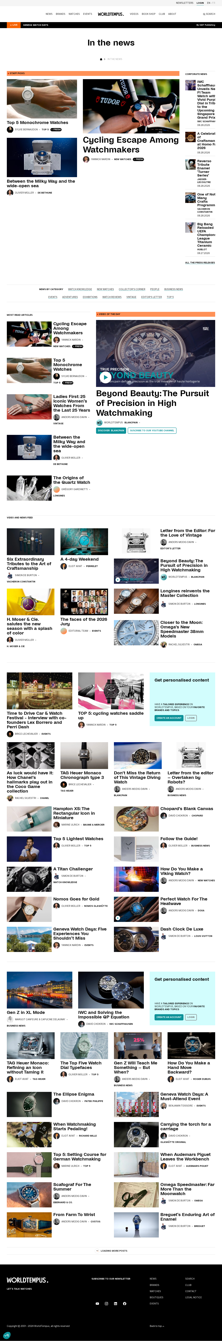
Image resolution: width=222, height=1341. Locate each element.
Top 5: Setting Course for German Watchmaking (79, 1156)
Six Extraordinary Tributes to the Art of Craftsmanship (29, 564)
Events (87, 14)
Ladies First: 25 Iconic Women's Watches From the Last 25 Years (71, 403)
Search (190, 1279)
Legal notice (193, 1297)
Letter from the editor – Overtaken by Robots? (190, 777)
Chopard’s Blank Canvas (186, 808)
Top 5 (45, 130)
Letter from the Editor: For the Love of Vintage (187, 533)
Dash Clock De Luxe (181, 929)
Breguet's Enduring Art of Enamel (187, 1217)
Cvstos (95, 1222)
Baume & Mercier (93, 825)
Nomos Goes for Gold (76, 899)
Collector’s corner (132, 289)
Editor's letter (151, 297)
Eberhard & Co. (62, 1202)
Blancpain (131, 423)
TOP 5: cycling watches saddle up (111, 715)
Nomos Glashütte (96, 906)
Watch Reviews (112, 297)
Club (162, 14)
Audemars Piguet (197, 1166)
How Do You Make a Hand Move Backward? (189, 1067)
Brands (60, 14)
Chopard (197, 816)
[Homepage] (111, 14)
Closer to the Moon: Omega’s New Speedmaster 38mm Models (182, 629)
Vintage (131, 297)
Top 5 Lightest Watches (78, 838)
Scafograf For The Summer (72, 1186)
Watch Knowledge (80, 289)
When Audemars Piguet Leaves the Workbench (185, 1156)
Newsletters (184, 3)
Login (200, 3)
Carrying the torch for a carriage (185, 1126)
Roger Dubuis (202, 1079)
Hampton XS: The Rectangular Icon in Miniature (74, 813)
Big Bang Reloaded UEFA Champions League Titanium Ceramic (206, 234)
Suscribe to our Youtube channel (152, 431)
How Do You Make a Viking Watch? (181, 871)
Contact (190, 1291)
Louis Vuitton (203, 936)
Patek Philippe (94, 1101)
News (49, 14)
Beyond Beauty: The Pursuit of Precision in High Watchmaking (152, 403)
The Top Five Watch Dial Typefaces (81, 1065)
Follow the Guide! (179, 838)
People (154, 289)
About (172, 14)
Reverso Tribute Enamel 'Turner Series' (204, 168)
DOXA (201, 911)
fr (213, 3)
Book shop (149, 14)
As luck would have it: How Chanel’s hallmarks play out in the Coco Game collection (30, 782)
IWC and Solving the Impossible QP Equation (103, 1014)
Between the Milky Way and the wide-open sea (41, 183)
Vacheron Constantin (21, 582)
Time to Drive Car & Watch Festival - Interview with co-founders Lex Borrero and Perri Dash (36, 720)
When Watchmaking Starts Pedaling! (74, 1126)
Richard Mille (88, 1136)
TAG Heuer (66, 791)
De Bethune (45, 193)
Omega (198, 645)
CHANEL (44, 798)
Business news (173, 289)
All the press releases (200, 263)
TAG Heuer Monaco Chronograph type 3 (82, 775)
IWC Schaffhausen (209, 121)
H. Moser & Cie (16, 646)
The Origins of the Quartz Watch (71, 480)
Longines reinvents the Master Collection (185, 593)
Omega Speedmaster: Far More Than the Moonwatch (187, 1189)
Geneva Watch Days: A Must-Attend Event (184, 1096)
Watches (74, 14)
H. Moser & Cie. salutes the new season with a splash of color (29, 626)
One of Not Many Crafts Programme (207, 199)
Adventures (70, 297)
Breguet (199, 1226)
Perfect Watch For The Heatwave (183, 901)
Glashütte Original (173, 1142)
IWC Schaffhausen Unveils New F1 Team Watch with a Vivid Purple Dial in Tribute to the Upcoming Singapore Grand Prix (209, 99)
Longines (59, 496)
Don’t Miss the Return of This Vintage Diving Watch (137, 777)
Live (15, 25)
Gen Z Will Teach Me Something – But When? (135, 1067)
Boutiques (156, 1297)
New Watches (122, 159)
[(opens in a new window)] (97, 1303)
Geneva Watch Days (35, 25)
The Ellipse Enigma (73, 1094)
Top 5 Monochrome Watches (37, 122)
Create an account (169, 718)
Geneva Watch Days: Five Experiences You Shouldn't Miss (80, 934)
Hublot (202, 249)
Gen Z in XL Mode (26, 1012)
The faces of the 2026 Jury (83, 621)
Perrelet (92, 566)
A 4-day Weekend (79, 559)
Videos (134, 14)
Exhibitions (90, 297)
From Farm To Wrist (74, 1214)
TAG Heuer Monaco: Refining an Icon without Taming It (27, 1067)
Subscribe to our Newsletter (110, 1279)
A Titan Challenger (73, 868)
